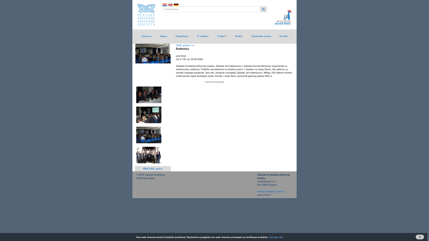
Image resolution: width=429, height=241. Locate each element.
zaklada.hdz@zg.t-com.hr (270, 191)
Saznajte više (276, 237)
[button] (182, 36)
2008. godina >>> (186, 45)
